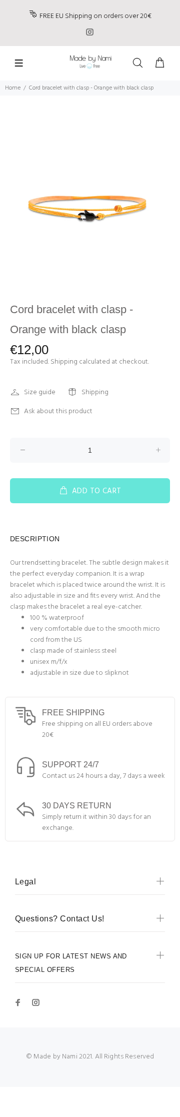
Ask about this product (58, 411)
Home (12, 88)
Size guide (40, 392)
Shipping (64, 362)
